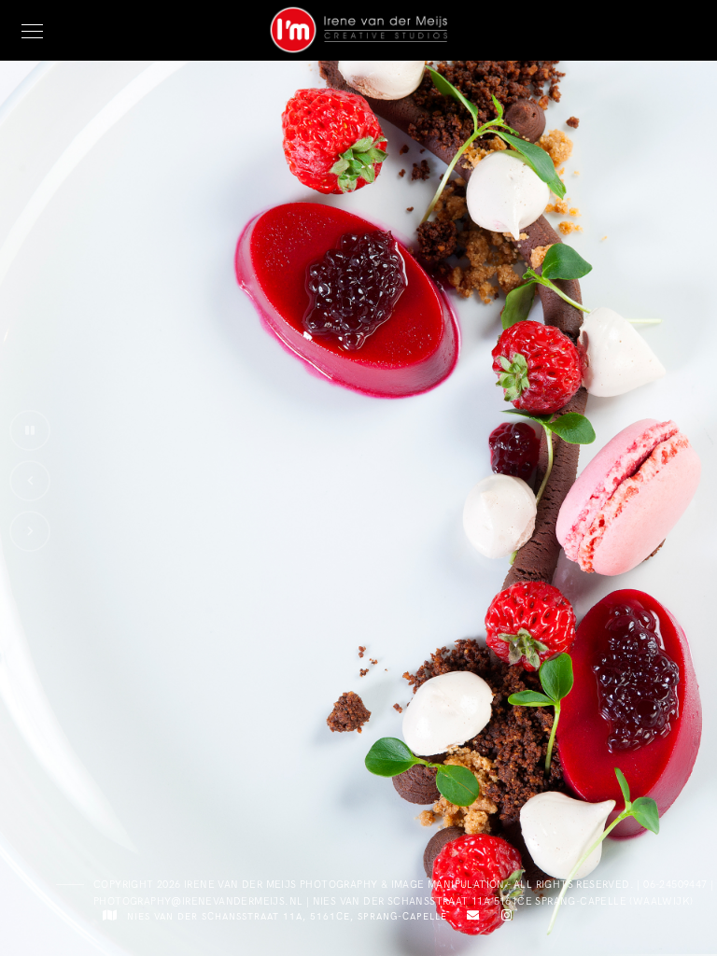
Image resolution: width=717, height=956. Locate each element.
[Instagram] (503, 918)
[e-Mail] (470, 918)
